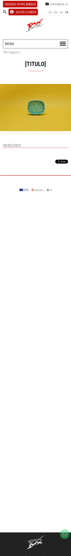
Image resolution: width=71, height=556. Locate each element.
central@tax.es (59, 4)
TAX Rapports (11, 52)
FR (66, 12)
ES (50, 12)
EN (55, 12)
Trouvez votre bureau (20, 4)
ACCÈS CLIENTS (26, 12)
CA (61, 12)
